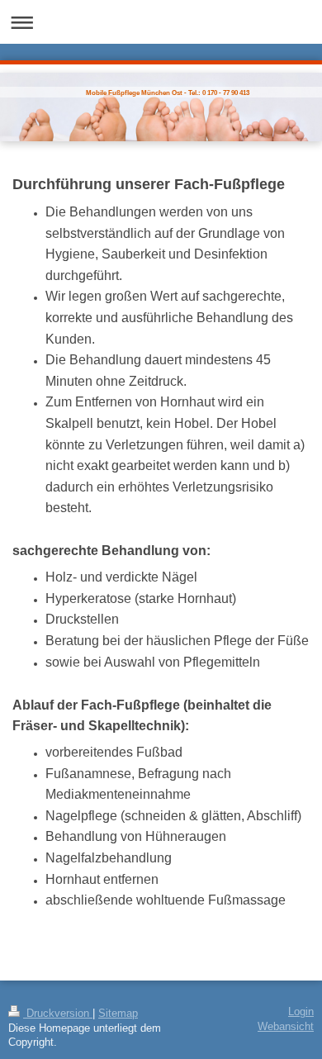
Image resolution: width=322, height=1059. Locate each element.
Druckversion (57, 1013)
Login (301, 1012)
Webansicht (286, 1027)
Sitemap (118, 1013)
